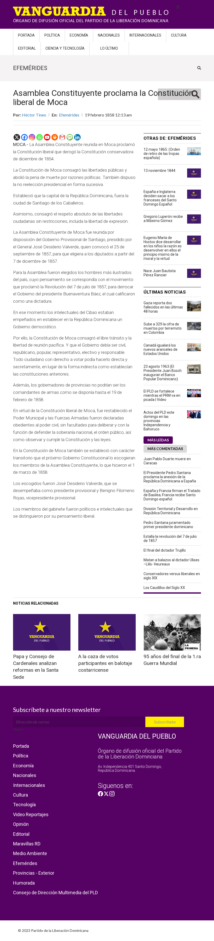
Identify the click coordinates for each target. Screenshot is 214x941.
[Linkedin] (77, 137)
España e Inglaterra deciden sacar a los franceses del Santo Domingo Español (160, 198)
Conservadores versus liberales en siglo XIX (172, 576)
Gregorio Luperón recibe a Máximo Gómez (163, 218)
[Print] (54, 137)
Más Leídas (158, 440)
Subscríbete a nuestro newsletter (57, 709)
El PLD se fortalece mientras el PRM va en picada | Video (162, 395)
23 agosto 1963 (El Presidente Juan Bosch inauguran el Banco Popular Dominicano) (163, 372)
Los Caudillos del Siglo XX (164, 588)
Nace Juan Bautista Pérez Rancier (160, 273)
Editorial (27, 48)
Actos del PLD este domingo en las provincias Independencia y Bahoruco (159, 420)
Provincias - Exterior (33, 873)
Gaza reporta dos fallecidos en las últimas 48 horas (163, 307)
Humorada (24, 883)
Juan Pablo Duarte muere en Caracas (167, 461)
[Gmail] (62, 137)
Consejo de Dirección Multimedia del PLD (55, 892)
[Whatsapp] (39, 137)
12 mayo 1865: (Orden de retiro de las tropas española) (162, 153)
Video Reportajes (31, 814)
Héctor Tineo (34, 114)
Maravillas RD (26, 843)
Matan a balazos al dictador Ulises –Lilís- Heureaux (171, 562)
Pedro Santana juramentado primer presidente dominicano (168, 525)
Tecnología (24, 804)
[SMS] (70, 137)
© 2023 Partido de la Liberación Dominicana (53, 930)
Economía (79, 35)
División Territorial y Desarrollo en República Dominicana (171, 511)
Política (52, 35)
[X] (17, 137)
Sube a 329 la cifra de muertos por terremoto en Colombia (163, 328)
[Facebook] (24, 137)
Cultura (179, 35)
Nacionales (109, 35)
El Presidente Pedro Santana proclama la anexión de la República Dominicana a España (170, 477)
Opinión (21, 824)
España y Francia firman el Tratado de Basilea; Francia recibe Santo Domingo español (172, 495)
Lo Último (109, 48)
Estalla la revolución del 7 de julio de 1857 (170, 538)
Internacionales (145, 35)
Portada (26, 35)
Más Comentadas (165, 448)
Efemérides (69, 114)
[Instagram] (32, 137)
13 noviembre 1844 (159, 170)
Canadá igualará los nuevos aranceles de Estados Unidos (160, 349)
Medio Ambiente (30, 853)
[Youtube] (47, 137)
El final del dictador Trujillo (165, 550)
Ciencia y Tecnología (65, 48)
